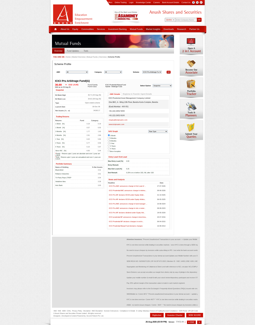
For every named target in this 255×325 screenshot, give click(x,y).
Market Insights (153, 29)
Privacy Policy (77, 311)
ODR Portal (183, 311)
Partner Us (194, 29)
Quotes (169, 20)
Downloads (169, 29)
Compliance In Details (127, 311)
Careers (156, 2)
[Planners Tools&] (191, 109)
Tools (86, 51)
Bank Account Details (170, 2)
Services (101, 29)
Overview (58, 51)
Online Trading (121, 2)
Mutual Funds (136, 29)
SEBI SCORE (194, 315)
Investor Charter (175, 315)
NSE (59, 311)
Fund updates (73, 51)
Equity (75, 29)
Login (131, 2)
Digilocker (156, 315)
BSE (55, 311)
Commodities (87, 29)
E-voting (139, 311)
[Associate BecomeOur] (191, 66)
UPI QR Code (193, 311)
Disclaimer (87, 311)
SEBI (64, 311)
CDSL (69, 311)
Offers (110, 2)
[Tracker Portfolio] (191, 88)
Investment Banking (117, 29)
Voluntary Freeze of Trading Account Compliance (160, 311)
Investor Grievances (111, 311)
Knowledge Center (143, 2)
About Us (65, 29)
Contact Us (186, 2)
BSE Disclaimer (97, 311)
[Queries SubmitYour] (191, 130)
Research (181, 29)
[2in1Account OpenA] (191, 45)
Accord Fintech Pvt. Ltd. (95, 316)
